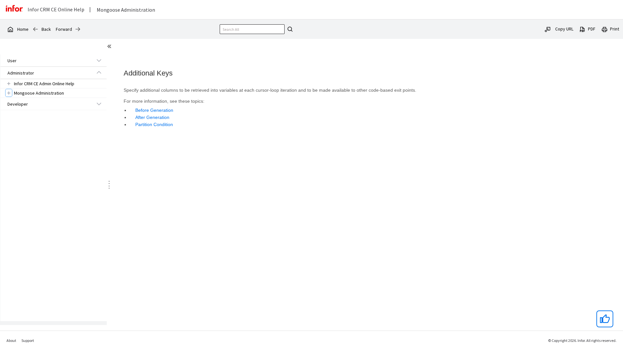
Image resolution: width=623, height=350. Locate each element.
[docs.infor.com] (10, 29)
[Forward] (78, 29)
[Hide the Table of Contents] (110, 47)
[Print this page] (604, 29)
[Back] (35, 29)
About (11, 340)
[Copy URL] (548, 29)
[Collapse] (98, 72)
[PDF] (582, 29)
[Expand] (98, 60)
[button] (46, 60)
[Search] (289, 29)
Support (27, 340)
